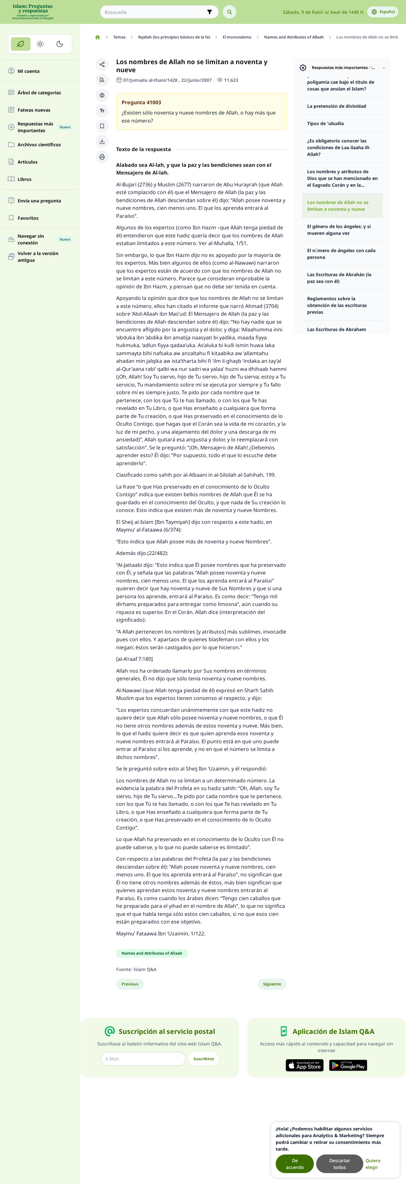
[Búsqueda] (229, 12)
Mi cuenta (28, 71)
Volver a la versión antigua (38, 256)
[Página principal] (97, 37)
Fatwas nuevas (34, 110)
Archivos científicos (39, 144)
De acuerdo (295, 1163)
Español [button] (387, 11)
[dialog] (335, 1150)
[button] (102, 64)
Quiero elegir (373, 1163)
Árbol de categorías (39, 92)
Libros (24, 179)
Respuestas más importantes (44, 127)
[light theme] (40, 44)
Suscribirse (204, 1058)
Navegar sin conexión (44, 239)
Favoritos (28, 218)
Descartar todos (339, 1163)
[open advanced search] (209, 11)
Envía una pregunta (39, 201)
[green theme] (20, 44)
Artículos (28, 162)
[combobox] (155, 12)
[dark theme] (59, 44)
